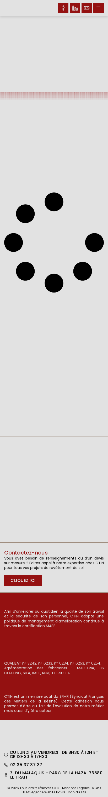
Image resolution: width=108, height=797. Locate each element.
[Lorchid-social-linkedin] (75, 8)
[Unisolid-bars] (98, 8)
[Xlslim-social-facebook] (63, 8)
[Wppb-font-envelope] (87, 8)
